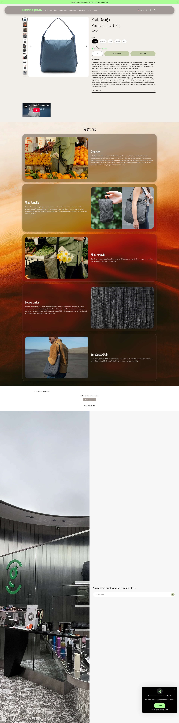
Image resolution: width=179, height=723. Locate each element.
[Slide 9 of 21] (25, 62)
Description (96, 60)
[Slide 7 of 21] (25, 51)
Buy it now (143, 53)
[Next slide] (177, 2)
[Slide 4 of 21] (25, 35)
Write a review (89, 400)
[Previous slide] (2, 2)
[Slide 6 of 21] (25, 46)
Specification (96, 90)
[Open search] (147, 10)
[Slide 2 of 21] (25, 24)
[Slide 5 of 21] (25, 40)
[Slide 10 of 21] (25, 67)
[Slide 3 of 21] (25, 30)
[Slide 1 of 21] (25, 19)
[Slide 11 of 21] (25, 73)
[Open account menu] (150, 10)
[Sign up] (173, 594)
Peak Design (101, 19)
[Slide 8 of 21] (25, 57)
